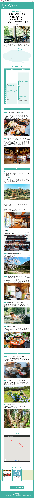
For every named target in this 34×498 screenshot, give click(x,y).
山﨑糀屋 (6, 230)
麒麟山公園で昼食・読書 (12, 253)
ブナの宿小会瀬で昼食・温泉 (13, 112)
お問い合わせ (17, 493)
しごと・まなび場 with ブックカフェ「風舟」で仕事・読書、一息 (17, 277)
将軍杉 (9, 404)
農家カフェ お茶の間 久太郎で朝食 (14, 356)
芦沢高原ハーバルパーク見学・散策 (14, 380)
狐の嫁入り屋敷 (7, 177)
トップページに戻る (17, 487)
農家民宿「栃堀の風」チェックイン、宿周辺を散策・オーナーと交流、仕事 (17, 139)
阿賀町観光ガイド (7, 175)
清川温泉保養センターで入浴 (13, 302)
